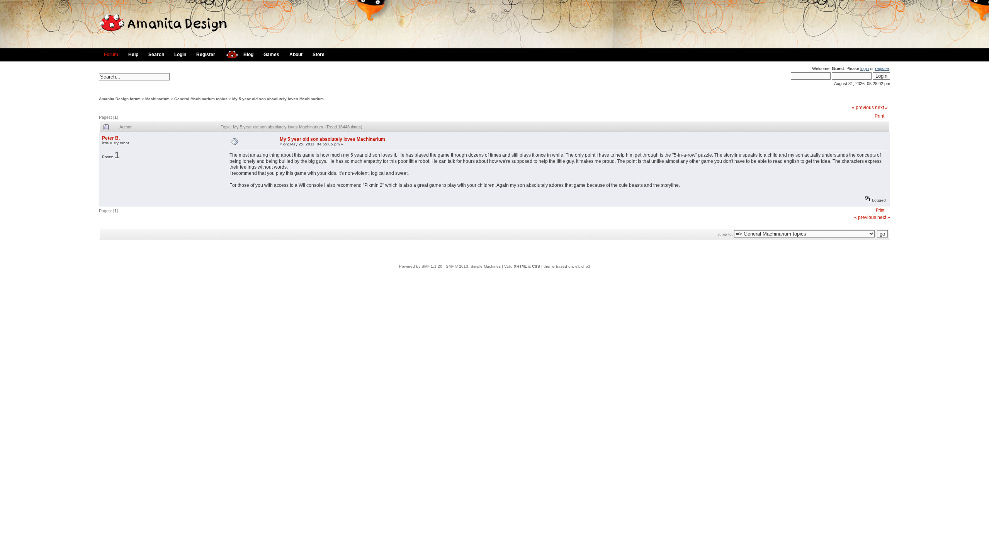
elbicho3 (582, 266)
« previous (863, 107)
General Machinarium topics (201, 99)
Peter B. (111, 138)
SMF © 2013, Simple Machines (473, 266)
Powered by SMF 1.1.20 (420, 266)
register (882, 68)
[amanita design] (229, 53)
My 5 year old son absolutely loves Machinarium (278, 99)
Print (879, 116)
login (864, 68)
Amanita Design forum (120, 99)
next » (881, 107)
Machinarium (157, 99)
